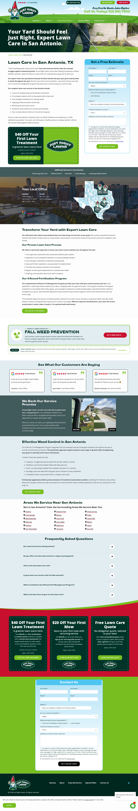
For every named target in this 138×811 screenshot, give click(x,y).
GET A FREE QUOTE (115, 335)
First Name (92, 68)
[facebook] (129, 783)
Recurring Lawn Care (40, 174)
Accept (9, 805)
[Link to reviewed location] (27, 373)
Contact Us (99, 20)
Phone (91, 75)
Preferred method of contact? (98, 109)
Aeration (68, 174)
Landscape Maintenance (98, 174)
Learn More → (123, 350)
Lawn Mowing (95, 96)
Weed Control (56, 174)
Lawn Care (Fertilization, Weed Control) (103, 92)
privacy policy (119, 141)
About (48, 20)
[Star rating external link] (41, 3)
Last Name (111, 68)
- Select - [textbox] (93, 113)
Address (91, 101)
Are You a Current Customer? (98, 82)
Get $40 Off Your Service (34, 311)
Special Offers (84, 20)
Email (110, 75)
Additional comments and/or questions (101, 116)
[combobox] (107, 113)
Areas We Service (65, 20)
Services (36, 20)
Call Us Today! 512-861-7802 (107, 11)
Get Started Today (33, 492)
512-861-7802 (30, 201)
